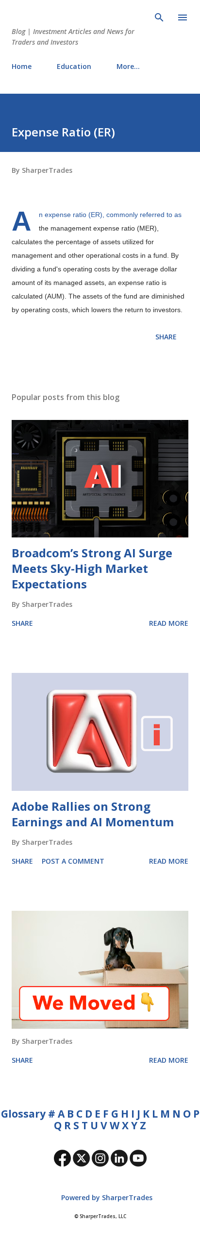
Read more (168, 623)
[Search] (159, 17)
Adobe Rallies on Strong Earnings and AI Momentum (93, 814)
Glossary (23, 1114)
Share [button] (166, 336)
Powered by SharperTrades (105, 1197)
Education (74, 66)
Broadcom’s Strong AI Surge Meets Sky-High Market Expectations (92, 568)
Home (22, 66)
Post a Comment (73, 861)
